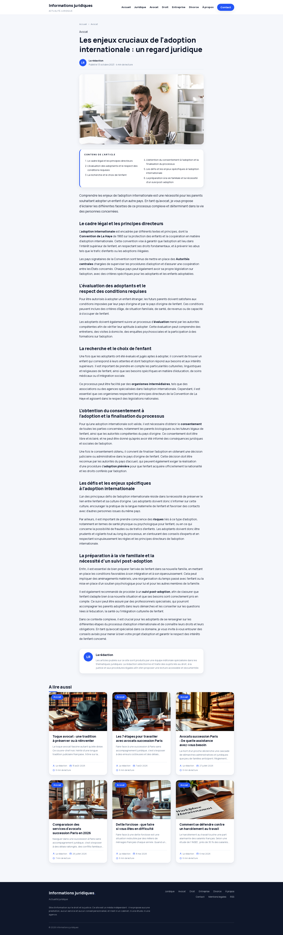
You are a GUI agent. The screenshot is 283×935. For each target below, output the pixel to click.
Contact (225, 7)
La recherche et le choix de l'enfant (107, 174)
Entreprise (178, 7)
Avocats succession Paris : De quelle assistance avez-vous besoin (198, 740)
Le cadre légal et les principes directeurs (110, 160)
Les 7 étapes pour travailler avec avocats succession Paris (139, 738)
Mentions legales (217, 896)
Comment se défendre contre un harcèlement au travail (202, 826)
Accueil (126, 7)
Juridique (140, 7)
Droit (165, 7)
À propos (208, 7)
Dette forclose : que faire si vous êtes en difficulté (135, 826)
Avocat (154, 7)
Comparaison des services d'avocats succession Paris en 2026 (72, 828)
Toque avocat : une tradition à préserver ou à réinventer (74, 738)
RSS (232, 896)
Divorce (194, 7)
